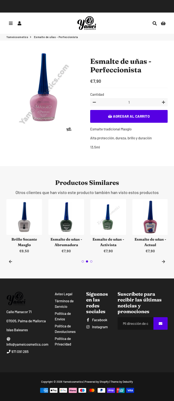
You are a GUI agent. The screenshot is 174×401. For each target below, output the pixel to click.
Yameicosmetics (17, 37)
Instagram (99, 327)
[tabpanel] (24, 226)
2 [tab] (87, 261)
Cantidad (97, 94)
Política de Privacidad (63, 341)
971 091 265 (20, 351)
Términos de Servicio (64, 303)
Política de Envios (63, 316)
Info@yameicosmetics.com (27, 344)
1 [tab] (83, 261)
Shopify (104, 381)
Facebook (99, 320)
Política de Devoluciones (65, 329)
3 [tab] (91, 261)
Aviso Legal (63, 294)
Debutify (128, 381)
